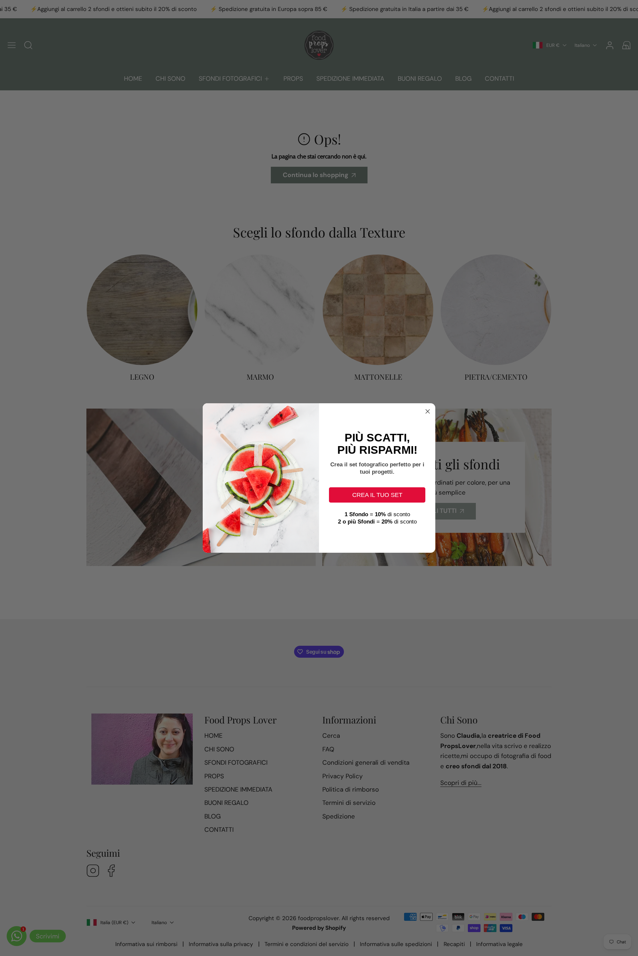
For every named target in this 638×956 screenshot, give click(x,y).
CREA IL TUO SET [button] (377, 495)
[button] (427, 411)
